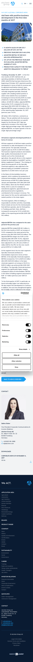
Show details (23, 349)
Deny (16, 367)
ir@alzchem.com (8, 443)
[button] (26, 3)
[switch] (28, 330)
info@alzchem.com (7, 625)
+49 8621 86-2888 (9, 441)
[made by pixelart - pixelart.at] (16, 654)
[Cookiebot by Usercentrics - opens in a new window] (23, 293)
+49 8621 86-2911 (7, 623)
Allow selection (16, 361)
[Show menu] (30, 3)
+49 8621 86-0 (7, 621)
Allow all (16, 355)
